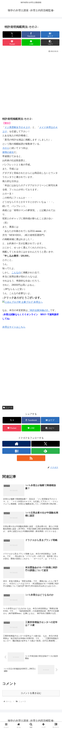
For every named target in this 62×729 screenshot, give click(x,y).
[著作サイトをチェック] (16, 444)
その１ (5, 148)
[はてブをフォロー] (16, 451)
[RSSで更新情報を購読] (31, 458)
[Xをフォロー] (45, 444)
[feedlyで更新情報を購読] (45, 451)
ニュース (8, 408)
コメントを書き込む (31, 693)
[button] (50, 42)
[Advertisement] (31, 86)
